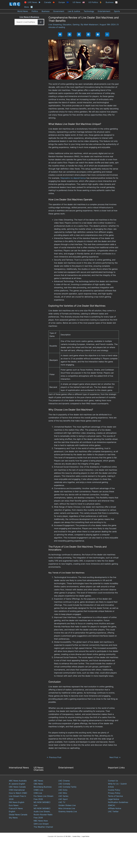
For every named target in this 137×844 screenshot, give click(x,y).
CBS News (38, 784)
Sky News (13, 818)
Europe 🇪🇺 (64, 2)
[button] (60, 34)
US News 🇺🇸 (79, 2)
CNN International (17, 790)
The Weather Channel (43, 827)
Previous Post (54, 757)
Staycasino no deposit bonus (73, 178)
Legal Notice (113, 799)
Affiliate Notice (114, 808)
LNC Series (63, 796)
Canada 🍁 (49, 2)
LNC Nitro (62, 793)
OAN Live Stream (41, 824)
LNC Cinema (64, 781)
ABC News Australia (17, 781)
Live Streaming (55, 24)
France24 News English (16, 810)
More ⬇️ (28, 7)
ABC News (38, 781)
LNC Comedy (64, 784)
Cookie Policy (114, 790)
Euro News (13, 805)
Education (67, 24)
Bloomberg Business (43, 787)
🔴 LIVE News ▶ (32, 2)
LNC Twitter (113, 811)
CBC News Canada (17, 787)
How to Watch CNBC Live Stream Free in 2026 (18, 796)
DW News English (16, 802)
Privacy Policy (114, 793)
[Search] (41, 22)
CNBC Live (38, 790)
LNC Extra (62, 790)
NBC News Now (41, 821)
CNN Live (38, 793)
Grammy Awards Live (67, 811)
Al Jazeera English (17, 784)
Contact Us (113, 781)
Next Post (115, 757)
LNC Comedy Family (67, 787)
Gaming (76, 24)
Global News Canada (18, 814)
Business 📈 (112, 2)
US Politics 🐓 (95, 2)
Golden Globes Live (67, 805)
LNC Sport (63, 799)
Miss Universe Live (66, 808)
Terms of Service (115, 796)
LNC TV (61, 802)
